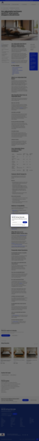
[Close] (27, 215)
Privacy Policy (23, 225)
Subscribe (25, 222)
